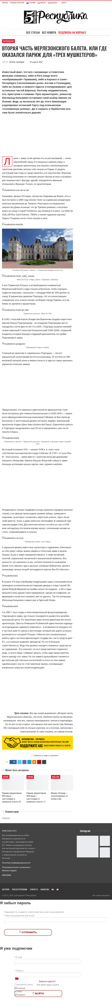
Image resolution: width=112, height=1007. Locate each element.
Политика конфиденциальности (16, 863)
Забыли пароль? (47, 981)
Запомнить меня (24, 984)
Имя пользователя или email (19, 915)
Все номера (49, 32)
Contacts (34, 889)
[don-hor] (37, 742)
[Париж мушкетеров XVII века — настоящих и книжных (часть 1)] (37, 782)
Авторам (5, 889)
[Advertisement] (37, 136)
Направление (8, 41)
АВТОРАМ (6, 875)
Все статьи (33, 32)
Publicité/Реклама (19, 889)
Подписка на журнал (72, 32)
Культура (55, 776)
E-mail (19, 957)
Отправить (29, 932)
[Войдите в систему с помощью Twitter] (18, 991)
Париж (5, 776)
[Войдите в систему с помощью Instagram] (19, 994)
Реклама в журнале (17, 2)
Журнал (5, 2)
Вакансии (45, 889)
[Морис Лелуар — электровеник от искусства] (62, 782)
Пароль (19, 970)
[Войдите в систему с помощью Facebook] (19, 988)
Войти (63, 2)
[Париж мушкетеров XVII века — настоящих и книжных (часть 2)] (13, 782)
